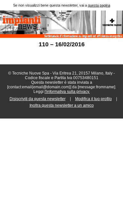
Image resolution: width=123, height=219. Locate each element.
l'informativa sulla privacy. (67, 91)
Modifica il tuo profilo (93, 99)
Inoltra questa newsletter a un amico (62, 105)
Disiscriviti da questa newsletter (38, 99)
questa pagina (99, 5)
